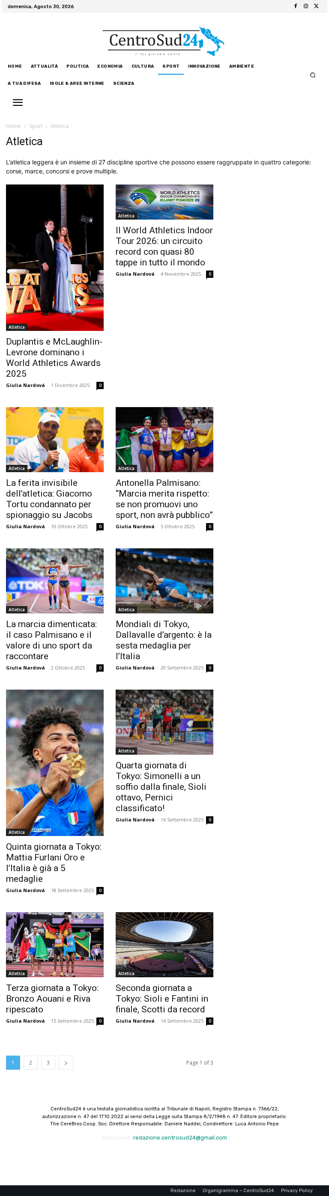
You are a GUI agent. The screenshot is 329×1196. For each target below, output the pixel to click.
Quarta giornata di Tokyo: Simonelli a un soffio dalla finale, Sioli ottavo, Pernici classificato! (161, 786)
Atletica (17, 327)
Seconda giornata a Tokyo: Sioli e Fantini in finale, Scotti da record (162, 999)
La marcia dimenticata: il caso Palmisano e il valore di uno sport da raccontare (51, 640)
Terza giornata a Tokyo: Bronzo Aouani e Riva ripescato (52, 999)
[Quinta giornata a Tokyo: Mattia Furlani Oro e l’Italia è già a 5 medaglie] (55, 763)
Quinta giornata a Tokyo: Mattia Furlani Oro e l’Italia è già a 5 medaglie (54, 863)
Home (13, 126)
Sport (35, 126)
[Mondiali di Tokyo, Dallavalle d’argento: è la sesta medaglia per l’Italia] (164, 580)
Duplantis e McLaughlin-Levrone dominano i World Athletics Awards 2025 (54, 357)
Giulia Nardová (25, 385)
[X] (316, 6)
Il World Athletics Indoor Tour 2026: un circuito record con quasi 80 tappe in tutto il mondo (164, 246)
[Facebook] (295, 6)
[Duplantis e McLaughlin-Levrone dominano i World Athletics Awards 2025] (55, 257)
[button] (313, 75)
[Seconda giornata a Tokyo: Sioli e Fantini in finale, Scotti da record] (164, 944)
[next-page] (66, 1063)
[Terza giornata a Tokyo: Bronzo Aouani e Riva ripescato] (55, 944)
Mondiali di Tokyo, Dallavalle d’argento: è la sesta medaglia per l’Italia (164, 640)
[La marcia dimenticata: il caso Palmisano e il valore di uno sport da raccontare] (55, 580)
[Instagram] (306, 6)
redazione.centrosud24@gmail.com (180, 1137)
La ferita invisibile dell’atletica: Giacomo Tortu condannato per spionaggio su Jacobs (49, 499)
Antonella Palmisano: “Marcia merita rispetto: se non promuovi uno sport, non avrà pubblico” (164, 499)
